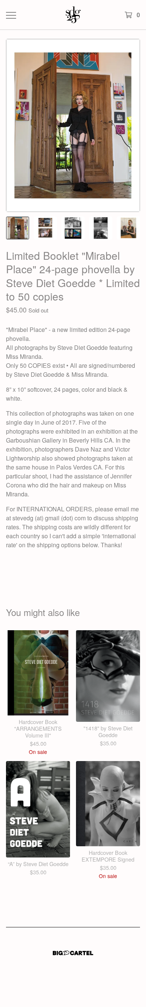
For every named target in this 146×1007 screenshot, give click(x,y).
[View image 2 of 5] (45, 228)
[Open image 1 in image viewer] (73, 125)
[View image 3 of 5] (73, 228)
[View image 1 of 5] (17, 228)
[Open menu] (10, 15)
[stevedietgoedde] (73, 15)
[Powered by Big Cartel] (73, 953)
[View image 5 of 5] (128, 228)
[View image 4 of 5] (100, 228)
